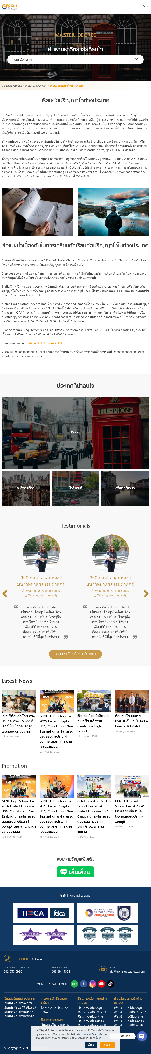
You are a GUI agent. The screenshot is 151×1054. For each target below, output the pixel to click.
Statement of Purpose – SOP (45, 343)
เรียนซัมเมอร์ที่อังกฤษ (128, 1008)
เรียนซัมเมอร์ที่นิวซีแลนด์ (130, 1012)
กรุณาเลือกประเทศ (23, 59)
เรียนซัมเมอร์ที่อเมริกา (128, 1016)
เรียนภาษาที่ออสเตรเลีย (92, 1025)
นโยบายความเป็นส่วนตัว (89, 1034)
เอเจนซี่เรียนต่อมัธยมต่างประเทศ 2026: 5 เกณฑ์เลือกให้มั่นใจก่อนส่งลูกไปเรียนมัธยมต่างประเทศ (19, 723)
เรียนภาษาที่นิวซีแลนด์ (91, 1012)
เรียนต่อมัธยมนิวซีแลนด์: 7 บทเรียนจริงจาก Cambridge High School (93, 723)
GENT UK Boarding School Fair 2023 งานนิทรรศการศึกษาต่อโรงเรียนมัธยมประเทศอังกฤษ (131, 811)
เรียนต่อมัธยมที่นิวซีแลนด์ (20, 1007)
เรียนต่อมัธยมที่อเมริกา (18, 1011)
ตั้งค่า (98, 1038)
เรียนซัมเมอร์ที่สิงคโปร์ (128, 1025)
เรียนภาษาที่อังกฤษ (89, 1008)
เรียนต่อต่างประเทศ (53, 1019)
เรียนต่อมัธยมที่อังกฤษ (18, 1003)
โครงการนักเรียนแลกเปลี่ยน (54, 1001)
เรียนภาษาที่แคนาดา (90, 1021)
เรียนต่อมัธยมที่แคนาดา (19, 1016)
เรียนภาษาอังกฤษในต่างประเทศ (92, 1001)
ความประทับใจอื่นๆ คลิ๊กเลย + (75, 654)
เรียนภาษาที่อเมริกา (90, 1016)
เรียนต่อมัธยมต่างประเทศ (19, 998)
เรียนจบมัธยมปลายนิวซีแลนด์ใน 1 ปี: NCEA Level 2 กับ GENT (131, 721)
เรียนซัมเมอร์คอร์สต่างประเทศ (128, 1001)
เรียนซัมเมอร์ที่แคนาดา (129, 1021)
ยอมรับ (107, 1045)
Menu (144, 6)
